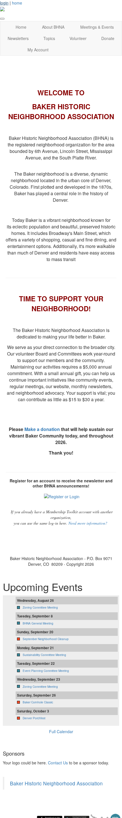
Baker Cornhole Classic (38, 702)
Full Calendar (61, 731)
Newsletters (18, 38)
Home (21, 27)
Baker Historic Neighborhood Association (56, 783)
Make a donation (42, 429)
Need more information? (87, 523)
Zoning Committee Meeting (40, 607)
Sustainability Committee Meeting (44, 655)
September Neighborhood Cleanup (46, 639)
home (17, 3)
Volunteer (78, 38)
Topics (49, 38)
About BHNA (53, 27)
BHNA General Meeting (38, 623)
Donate (107, 38)
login (4, 3)
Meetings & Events (97, 27)
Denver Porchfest (34, 718)
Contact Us (58, 763)
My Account (38, 49)
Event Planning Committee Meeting (46, 671)
